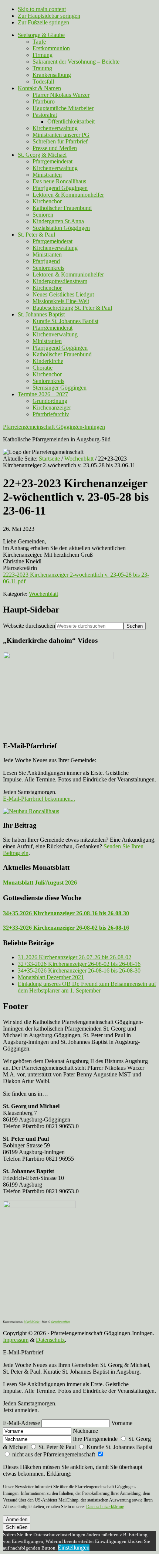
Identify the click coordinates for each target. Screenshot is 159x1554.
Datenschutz (50, 1340)
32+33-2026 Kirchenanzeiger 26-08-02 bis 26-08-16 (66, 927)
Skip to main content (42, 9)
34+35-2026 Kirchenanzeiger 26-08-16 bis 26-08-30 (66, 913)
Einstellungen (73, 1547)
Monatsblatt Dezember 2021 (51, 977)
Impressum (15, 1340)
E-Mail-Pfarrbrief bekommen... (39, 798)
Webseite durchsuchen (29, 625)
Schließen (16, 1527)
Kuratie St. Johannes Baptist (118, 1447)
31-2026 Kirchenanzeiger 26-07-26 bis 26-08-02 (74, 957)
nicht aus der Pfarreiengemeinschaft (54, 1454)
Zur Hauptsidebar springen (49, 16)
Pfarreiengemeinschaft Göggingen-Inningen (54, 427)
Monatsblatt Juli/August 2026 (40, 882)
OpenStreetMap (60, 1321)
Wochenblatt (43, 594)
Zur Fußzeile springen (43, 22)
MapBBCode (32, 1321)
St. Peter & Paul (57, 1447)
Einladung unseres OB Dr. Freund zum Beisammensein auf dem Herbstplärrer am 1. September (87, 987)
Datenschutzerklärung (105, 1506)
